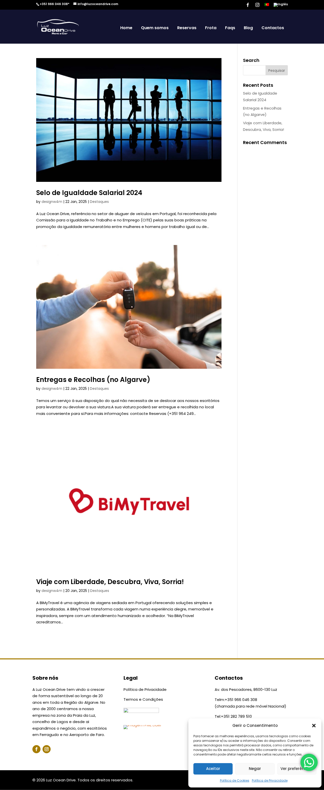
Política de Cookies (234, 780)
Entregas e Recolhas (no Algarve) (93, 379)
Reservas (186, 28)
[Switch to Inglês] (281, 6)
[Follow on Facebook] (36, 749)
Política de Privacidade (270, 780)
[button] (313, 725)
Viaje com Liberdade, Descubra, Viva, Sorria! (110, 581)
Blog (248, 28)
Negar (255, 768)
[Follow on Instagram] (47, 749)
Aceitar (213, 768)
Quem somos (155, 28)
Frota (210, 28)
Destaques (99, 201)
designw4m (52, 201)
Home (126, 28)
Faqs (230, 28)
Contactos (272, 28)
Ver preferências (296, 768)
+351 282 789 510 (236, 716)
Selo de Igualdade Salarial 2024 (89, 192)
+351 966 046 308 (241, 699)
